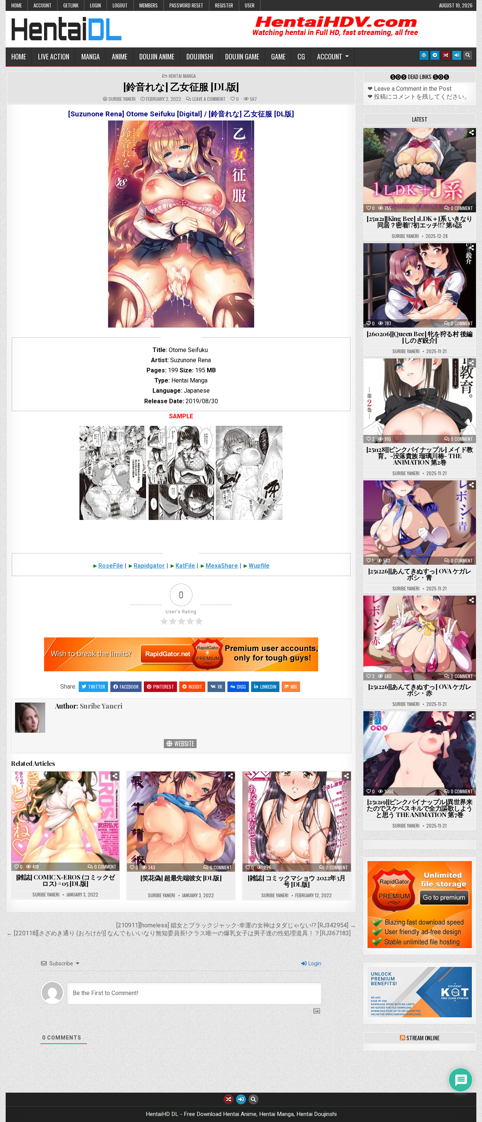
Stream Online (422, 1038)
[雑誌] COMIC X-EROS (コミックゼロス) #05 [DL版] (65, 880)
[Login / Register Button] (456, 55)
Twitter (96, 686)
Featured (443, 146)
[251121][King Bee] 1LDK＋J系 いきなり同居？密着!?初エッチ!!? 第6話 (420, 221)
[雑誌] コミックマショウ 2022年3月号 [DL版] (297, 881)
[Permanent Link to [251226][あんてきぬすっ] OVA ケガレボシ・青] (419, 522)
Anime (119, 56)
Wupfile (259, 565)
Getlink (70, 5)
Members (148, 5)
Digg (241, 686)
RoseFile (110, 565)
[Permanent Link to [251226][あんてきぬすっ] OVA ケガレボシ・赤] (419, 638)
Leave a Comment (209, 99)
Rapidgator (149, 565)
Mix (294, 686)
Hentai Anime (406, 146)
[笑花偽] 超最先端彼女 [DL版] (180, 878)
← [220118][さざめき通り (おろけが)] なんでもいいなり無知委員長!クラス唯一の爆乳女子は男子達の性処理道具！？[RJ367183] (178, 933)
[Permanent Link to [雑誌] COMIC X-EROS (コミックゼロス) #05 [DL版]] (65, 821)
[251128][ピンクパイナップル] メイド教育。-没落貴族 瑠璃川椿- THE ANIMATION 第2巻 (419, 455)
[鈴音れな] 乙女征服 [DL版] (181, 86)
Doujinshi (199, 56)
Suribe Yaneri (122, 99)
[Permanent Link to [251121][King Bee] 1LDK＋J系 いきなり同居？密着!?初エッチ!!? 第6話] (419, 170)
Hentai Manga (182, 76)
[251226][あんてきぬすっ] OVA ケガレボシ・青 (419, 574)
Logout (120, 5)
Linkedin (268, 686)
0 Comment (105, 866)
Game (278, 56)
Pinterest (163, 686)
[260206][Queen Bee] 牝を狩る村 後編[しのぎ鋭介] (420, 336)
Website (183, 743)
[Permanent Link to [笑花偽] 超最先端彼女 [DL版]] (181, 821)
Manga (90, 56)
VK (220, 686)
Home (16, 5)
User (250, 5)
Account (43, 5)
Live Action (53, 56)
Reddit (195, 686)
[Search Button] (467, 55)
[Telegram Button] (434, 55)
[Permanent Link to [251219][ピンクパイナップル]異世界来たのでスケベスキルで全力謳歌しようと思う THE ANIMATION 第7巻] (419, 753)
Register (224, 5)
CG (301, 56)
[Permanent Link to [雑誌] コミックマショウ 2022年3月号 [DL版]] (297, 821)
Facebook (129, 686)
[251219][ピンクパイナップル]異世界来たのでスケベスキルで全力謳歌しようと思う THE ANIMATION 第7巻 (420, 808)
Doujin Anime (156, 56)
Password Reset (186, 5)
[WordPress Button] (424, 55)
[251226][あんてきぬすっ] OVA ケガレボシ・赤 (419, 689)
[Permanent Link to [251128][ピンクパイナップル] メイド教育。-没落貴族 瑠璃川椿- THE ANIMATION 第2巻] (419, 400)
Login (95, 5)
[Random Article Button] (445, 55)
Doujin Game (242, 56)
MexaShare (222, 565)
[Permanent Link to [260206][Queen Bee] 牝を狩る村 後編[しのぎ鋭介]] (419, 285)
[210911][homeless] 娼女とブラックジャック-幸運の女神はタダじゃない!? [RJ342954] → (236, 925)
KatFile (185, 565)
